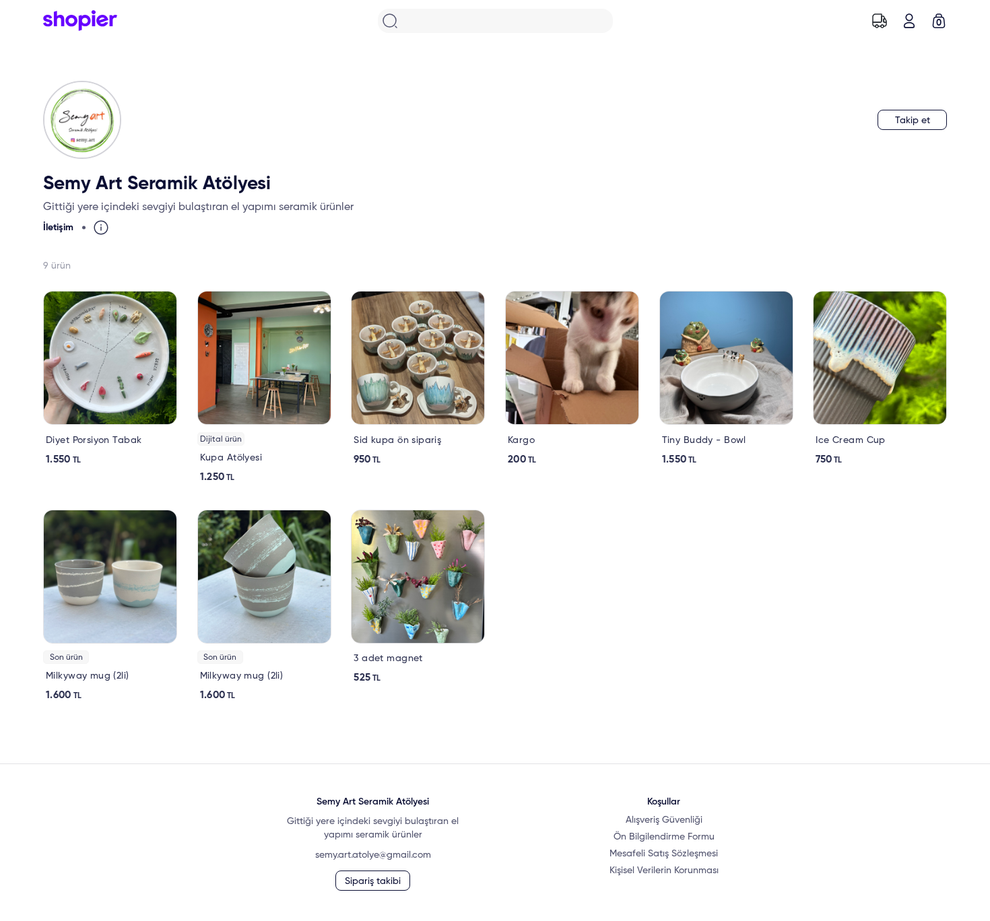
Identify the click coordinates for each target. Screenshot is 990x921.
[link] (110, 378)
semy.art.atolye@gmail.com (373, 855)
